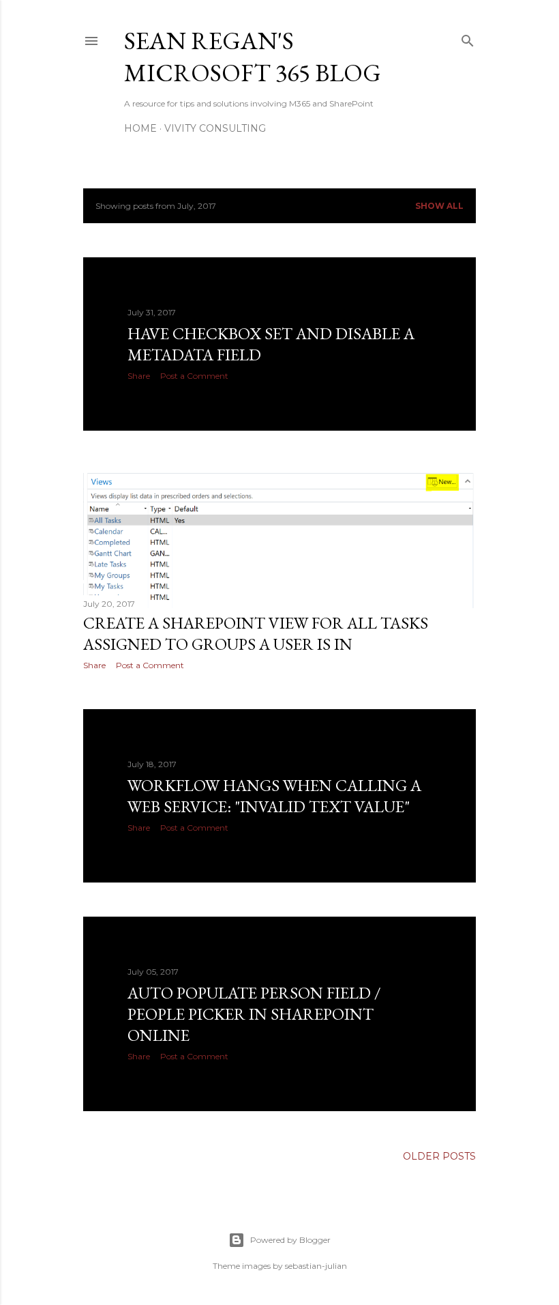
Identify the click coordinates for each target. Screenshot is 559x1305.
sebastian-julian (316, 1266)
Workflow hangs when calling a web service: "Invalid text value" (274, 796)
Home (140, 128)
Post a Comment (194, 376)
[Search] (467, 38)
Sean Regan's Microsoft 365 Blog (252, 57)
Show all (439, 206)
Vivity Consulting (215, 128)
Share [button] (138, 376)
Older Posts (439, 1156)
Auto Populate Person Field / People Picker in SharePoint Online (254, 1014)
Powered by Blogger (290, 1240)
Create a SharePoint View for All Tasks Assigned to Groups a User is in (255, 633)
